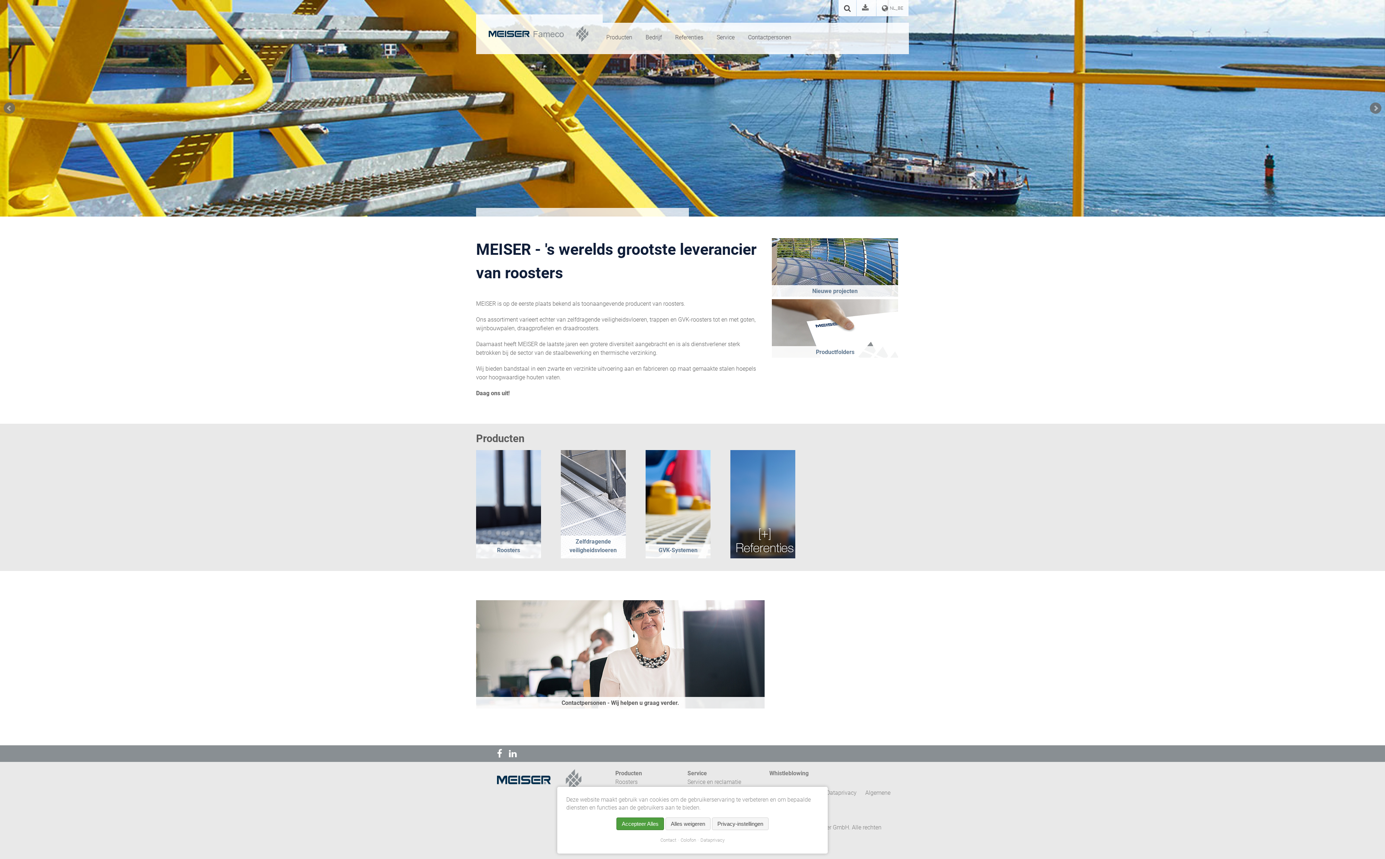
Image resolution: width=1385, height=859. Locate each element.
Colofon (688, 840)
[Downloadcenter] (866, 9)
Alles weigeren (688, 824)
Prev (9, 108)
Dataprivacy (712, 840)
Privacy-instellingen (740, 824)
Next (1375, 108)
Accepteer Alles (640, 824)
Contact (668, 840)
